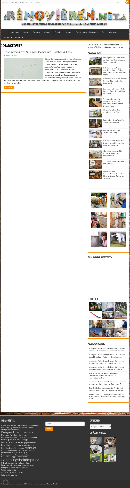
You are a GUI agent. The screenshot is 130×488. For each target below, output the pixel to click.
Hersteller (6, 37)
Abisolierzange (5, 425)
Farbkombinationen (19, 435)
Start (5, 32)
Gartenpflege (7, 439)
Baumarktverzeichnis (18, 2)
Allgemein (47, 32)
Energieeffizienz (11, 432)
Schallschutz (22, 457)
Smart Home (25, 463)
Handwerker (93, 32)
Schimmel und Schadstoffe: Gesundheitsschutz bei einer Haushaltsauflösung (113, 143)
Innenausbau (14, 32)
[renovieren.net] (65, 16)
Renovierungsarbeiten (22, 455)
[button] (5, 482)
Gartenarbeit (32, 437)
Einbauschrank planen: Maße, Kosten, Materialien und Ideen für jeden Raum (114, 91)
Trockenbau (13, 467)
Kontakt (56, 484)
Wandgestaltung (8, 470)
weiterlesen (8, 87)
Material (68, 32)
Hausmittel (7, 442)
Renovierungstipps (8, 457)
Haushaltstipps (21, 439)
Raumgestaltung (7, 455)
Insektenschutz (28, 445)
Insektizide (6, 448)
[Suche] (127, 2)
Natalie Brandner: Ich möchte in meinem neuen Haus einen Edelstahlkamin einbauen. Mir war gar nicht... (107, 396)
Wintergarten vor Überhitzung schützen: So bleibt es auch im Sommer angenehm (114, 60)
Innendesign (16, 445)
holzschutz (6, 445)
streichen (25, 465)
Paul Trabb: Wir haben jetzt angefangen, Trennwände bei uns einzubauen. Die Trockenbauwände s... (104, 375)
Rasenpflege (20, 452)
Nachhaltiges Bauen (9, 450)
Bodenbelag (6, 427)
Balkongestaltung (24, 425)
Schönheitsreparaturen (10, 463)
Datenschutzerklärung (44, 484)
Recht (104, 32)
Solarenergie (7, 465)
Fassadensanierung (9, 437)
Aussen (26, 32)
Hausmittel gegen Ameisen (25, 443)
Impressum (18, 484)
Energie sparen (81, 32)
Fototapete (22, 437)
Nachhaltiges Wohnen (27, 450)
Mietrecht (30, 447)
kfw (12, 448)
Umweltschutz (23, 468)
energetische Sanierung (10, 430)
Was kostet (113, 32)
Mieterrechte (19, 448)
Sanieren (36, 32)
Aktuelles (5, 2)
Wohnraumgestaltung (13, 472)
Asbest (13, 425)
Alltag (31, 2)
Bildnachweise (29, 484)
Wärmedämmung (9, 475)
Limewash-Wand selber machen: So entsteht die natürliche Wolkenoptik (115, 81)
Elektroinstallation (26, 428)
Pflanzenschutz (7, 453)
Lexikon (38, 2)
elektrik (16, 428)
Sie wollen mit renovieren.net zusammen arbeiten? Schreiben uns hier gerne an (105, 46)
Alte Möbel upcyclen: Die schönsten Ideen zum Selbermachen (112, 153)
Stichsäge (17, 465)
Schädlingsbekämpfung (20, 460)
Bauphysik (35, 425)
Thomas (7, 55)
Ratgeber (58, 32)
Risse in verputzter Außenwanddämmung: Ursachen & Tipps (38, 52)
